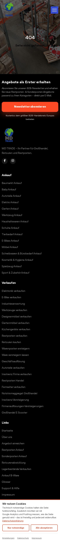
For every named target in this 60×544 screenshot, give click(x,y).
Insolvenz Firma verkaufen (17, 374)
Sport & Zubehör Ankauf (15, 273)
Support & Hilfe (10, 488)
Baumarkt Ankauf (12, 183)
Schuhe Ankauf (10, 228)
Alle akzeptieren (44, 528)
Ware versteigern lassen (15, 355)
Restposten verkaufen (14, 336)
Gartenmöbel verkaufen (15, 323)
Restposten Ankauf (13, 450)
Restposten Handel (13, 380)
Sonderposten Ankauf (14, 456)
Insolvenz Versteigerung (15, 400)
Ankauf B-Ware (10, 475)
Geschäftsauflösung (13, 361)
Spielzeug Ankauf (12, 266)
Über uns (7, 437)
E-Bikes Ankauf (10, 241)
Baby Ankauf (9, 189)
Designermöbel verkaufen (16, 316)
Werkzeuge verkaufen (14, 310)
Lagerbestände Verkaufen (16, 469)
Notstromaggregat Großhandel (19, 393)
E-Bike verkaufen (11, 297)
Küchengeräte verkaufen (16, 329)
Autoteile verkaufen (13, 368)
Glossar (6, 482)
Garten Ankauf (10, 209)
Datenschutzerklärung (12, 521)
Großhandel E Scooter (14, 412)
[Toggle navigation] (54, 10)
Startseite (7, 430)
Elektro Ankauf (10, 202)
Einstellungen (8, 538)
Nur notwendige (16, 528)
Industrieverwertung (13, 304)
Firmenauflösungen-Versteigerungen (22, 406)
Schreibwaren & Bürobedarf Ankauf (22, 253)
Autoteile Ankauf (11, 196)
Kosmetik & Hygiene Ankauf (17, 260)
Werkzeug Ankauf (12, 215)
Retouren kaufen (11, 342)
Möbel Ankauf (10, 247)
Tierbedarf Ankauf (12, 234)
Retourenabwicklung (13, 462)
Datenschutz (23, 538)
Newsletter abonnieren (30, 106)
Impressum (37, 538)
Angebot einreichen (13, 443)
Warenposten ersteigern (16, 348)
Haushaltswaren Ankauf (15, 221)
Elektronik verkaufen (13, 291)
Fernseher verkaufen (13, 387)
